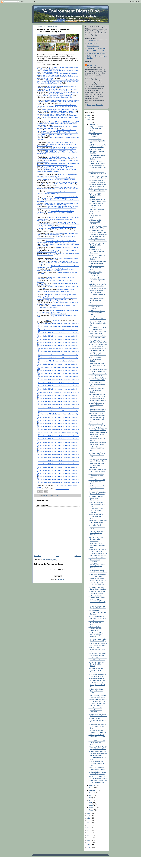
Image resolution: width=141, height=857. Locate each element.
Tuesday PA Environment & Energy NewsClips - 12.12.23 (97, 742)
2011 (89, 840)
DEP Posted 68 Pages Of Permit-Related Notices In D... (97, 601)
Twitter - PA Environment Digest (96, 48)
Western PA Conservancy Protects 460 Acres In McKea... (96, 404)
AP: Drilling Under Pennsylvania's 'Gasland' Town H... (97, 438)
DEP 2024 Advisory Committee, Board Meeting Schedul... (97, 612)
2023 (89, 122)
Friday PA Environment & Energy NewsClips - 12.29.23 (96, 195)
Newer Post (37, 556)
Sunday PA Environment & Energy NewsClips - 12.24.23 (96, 267)
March (91, 805)
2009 (89, 845)
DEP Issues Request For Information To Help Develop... (96, 205)
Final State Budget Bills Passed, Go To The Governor (96, 670)
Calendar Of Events (93, 46)
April (90, 802)
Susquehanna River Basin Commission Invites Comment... (96, 465)
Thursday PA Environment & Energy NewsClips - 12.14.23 (97, 664)
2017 (89, 825)
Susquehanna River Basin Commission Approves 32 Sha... (97, 365)
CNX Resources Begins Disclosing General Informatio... (96, 510)
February (92, 807)
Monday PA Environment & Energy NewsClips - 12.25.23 (97, 257)
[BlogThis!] (40, 491)
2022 (89, 813)
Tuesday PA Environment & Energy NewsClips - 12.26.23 (97, 245)
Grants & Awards (92, 43)
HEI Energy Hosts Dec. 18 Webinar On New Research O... (97, 736)
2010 (89, 842)
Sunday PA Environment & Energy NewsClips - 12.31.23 (96, 128)
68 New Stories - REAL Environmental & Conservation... (95, 273)
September (92, 790)
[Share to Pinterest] (47, 491)
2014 (89, 832)
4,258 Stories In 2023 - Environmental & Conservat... (95, 221)
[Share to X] (42, 491)
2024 (89, 120)
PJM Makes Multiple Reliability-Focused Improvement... (95, 628)
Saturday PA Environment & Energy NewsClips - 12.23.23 (97, 300)
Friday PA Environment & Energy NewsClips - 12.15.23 (96, 622)
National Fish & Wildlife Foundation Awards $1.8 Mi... (96, 504)
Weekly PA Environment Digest (96, 53)
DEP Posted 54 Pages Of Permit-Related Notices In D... (97, 167)
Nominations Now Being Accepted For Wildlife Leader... (96, 690)
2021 (89, 815)
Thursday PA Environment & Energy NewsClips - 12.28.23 (97, 215)
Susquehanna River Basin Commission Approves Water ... (96, 475)
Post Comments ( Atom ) (49, 559)
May (90, 800)
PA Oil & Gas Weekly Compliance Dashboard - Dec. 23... (97, 151)
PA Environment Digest (62, 489)
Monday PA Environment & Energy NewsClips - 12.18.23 (97, 516)
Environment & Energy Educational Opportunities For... (97, 140)
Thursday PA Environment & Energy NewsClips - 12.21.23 (97, 390)
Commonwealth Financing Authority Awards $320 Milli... (96, 419)
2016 (89, 828)
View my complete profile (95, 105)
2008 (89, 847)
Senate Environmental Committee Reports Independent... (95, 709)
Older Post (78, 556)
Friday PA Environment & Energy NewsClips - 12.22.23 (96, 359)
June (90, 798)
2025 (89, 117)
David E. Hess (91, 65)
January (91, 810)
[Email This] (38, 491)
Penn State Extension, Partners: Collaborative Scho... (96, 448)
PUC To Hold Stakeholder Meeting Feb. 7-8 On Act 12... (97, 684)
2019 (89, 820)
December (92, 124)
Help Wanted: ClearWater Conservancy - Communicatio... (96, 498)
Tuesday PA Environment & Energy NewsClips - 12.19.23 (97, 481)
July (90, 795)
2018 (89, 823)
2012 (89, 837)
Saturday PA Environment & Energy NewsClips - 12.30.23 (97, 157)
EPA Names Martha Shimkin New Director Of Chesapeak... (97, 559)
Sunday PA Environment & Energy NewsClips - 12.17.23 (96, 533)
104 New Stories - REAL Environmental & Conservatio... (96, 539)
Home (57, 556)
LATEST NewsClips (93, 41)
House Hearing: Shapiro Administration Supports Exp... (96, 763)
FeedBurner (61, 579)
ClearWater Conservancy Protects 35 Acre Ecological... (96, 306)
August (91, 793)
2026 (89, 115)
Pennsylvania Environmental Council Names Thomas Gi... (97, 726)
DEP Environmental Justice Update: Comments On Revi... (97, 487)
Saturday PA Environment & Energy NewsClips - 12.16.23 (97, 565)
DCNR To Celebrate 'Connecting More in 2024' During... (97, 649)
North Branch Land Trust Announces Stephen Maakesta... (96, 634)
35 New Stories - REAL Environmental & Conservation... (95, 134)
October (91, 788)
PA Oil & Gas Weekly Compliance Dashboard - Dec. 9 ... (97, 526)
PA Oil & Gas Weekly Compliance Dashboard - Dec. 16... (97, 294)
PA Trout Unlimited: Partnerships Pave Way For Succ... (98, 720)
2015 (89, 830)
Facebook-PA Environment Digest (97, 51)
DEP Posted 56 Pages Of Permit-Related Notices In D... (97, 323)
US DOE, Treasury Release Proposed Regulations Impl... (97, 312)
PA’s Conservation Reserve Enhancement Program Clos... (97, 454)
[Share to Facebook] (45, 491)
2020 (89, 818)
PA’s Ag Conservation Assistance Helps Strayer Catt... (97, 384)
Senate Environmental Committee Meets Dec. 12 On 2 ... (97, 757)
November (92, 785)
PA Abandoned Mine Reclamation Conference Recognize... (97, 251)
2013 (89, 835)
